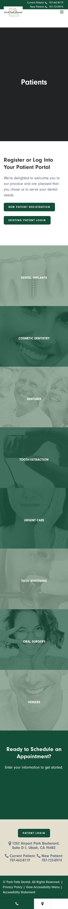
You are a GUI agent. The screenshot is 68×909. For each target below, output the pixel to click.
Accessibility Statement (19, 892)
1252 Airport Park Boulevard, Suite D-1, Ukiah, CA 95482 (36, 845)
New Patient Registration (29, 207)
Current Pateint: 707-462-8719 (45, 2)
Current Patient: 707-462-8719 (23, 858)
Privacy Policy (12, 887)
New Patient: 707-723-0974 (52, 858)
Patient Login (34, 833)
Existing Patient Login (27, 220)
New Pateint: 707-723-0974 (46, 6)
